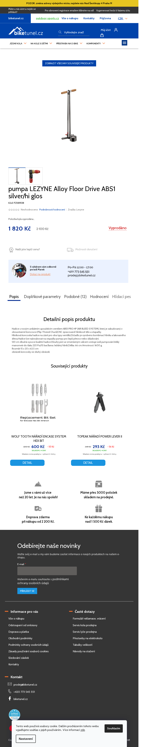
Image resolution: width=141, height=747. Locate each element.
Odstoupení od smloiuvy (22, 625)
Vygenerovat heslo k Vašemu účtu (113, 10)
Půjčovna (105, 18)
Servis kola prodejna (84, 625)
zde (82, 730)
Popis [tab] (14, 296)
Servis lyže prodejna (85, 631)
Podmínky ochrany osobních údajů (28, 644)
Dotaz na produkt (40, 274)
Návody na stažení (84, 651)
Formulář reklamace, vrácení (89, 618)
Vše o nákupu (70, 18)
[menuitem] (18, 42)
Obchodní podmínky (20, 638)
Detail (27, 463)
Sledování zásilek (18, 657)
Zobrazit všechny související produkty (69, 63)
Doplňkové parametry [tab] (42, 296)
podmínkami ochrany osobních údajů (43, 581)
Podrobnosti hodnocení (52, 209)
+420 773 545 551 (79, 271)
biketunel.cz (21, 699)
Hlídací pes (121, 296)
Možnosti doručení (86, 249)
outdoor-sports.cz (47, 18)
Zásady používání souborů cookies (28, 651)
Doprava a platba (18, 631)
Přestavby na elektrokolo (87, 638)
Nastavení (26, 739)
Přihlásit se (27, 591)
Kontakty (89, 18)
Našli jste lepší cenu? (27, 249)
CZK (121, 18)
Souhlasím (113, 728)
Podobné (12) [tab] (75, 296)
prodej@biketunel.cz (81, 275)
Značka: (76, 209)
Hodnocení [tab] (99, 296)
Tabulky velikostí (82, 644)
